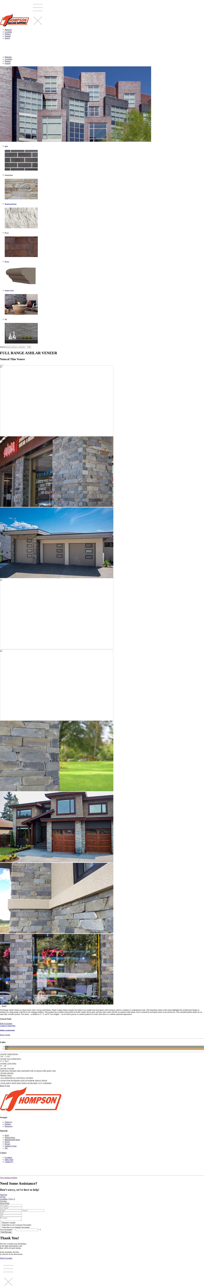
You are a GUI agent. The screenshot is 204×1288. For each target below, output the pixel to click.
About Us (8, 1122)
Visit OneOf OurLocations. (4, 1197)
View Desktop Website (8, 1178)
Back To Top (5, 1086)
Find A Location (6, 1024)
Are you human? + (8, 1230)
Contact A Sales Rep (7, 1026)
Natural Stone (10, 1138)
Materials (8, 30)
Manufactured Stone (12, 1140)
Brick (7, 1135)
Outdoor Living (10, 1146)
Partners (8, 34)
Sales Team (9, 1160)
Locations (8, 32)
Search (7, 38)
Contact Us (9, 1162)
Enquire (8, 36)
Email (3, 1006)
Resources (8, 1126)
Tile (6, 1148)
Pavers (7, 1142)
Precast (7, 1144)
